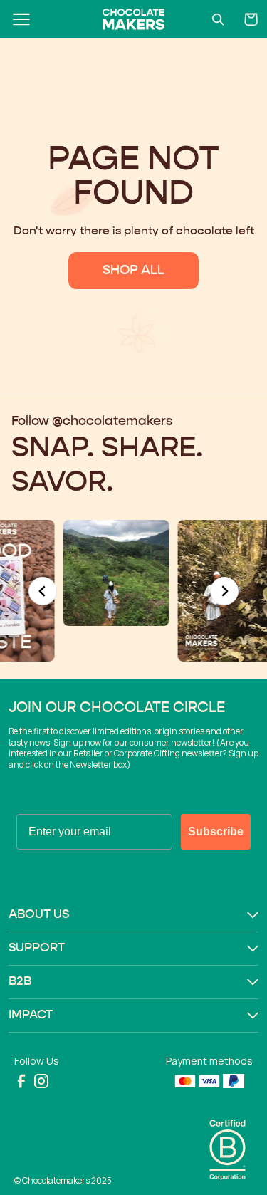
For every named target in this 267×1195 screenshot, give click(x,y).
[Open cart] (251, 19)
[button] (133, 915)
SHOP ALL (133, 270)
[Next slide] (224, 591)
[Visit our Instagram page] (41, 1081)
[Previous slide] (42, 591)
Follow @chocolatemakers (91, 421)
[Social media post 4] (207, 591)
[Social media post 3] (91, 573)
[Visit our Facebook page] (21, 1081)
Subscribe (216, 831)
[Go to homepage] (133, 19)
